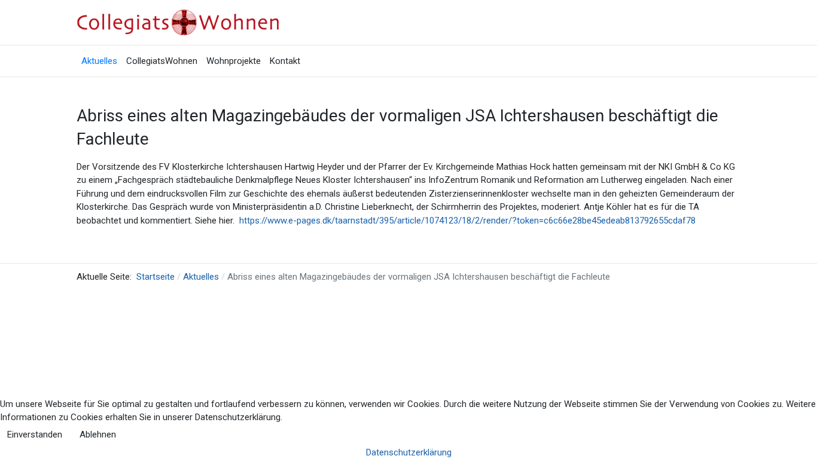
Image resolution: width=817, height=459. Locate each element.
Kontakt (285, 61)
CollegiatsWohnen (161, 61)
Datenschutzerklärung (409, 452)
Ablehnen (98, 434)
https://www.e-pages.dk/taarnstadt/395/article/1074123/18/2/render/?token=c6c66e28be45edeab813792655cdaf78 (467, 220)
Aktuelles (99, 61)
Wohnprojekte (233, 61)
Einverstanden (34, 434)
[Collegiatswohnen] (181, 22)
